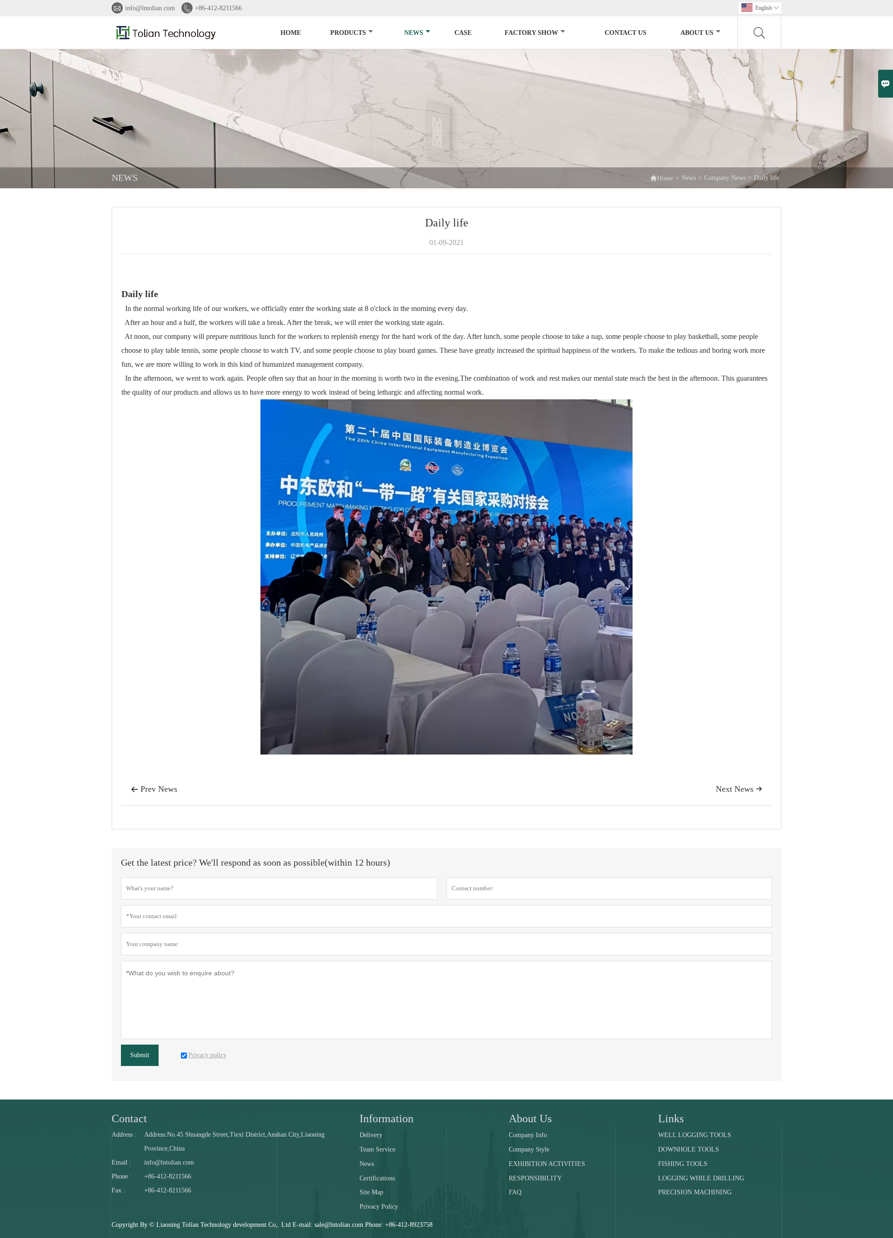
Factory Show (531, 32)
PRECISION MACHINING (695, 1192)
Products (348, 32)
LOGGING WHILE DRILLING (701, 1178)
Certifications (377, 1178)
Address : (124, 1134)
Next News (739, 789)
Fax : (118, 1190)
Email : (121, 1162)
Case (463, 32)
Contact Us (625, 32)
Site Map (371, 1192)
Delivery (371, 1135)
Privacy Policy (379, 1206)
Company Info (528, 1135)
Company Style (529, 1149)
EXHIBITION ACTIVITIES (547, 1163)
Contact (129, 1118)
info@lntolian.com (150, 8)
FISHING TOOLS (682, 1163)
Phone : (122, 1176)
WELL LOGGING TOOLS (694, 1135)
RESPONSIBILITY (535, 1178)
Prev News (154, 789)
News (413, 32)
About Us (696, 32)
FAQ (515, 1192)
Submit (139, 1055)
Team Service (377, 1149)
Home (290, 32)
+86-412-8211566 (218, 8)
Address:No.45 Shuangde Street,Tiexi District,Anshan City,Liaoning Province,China (234, 1141)
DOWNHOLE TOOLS (688, 1149)
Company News (725, 177)
